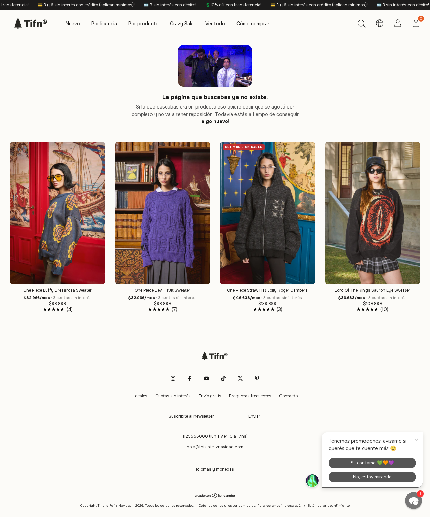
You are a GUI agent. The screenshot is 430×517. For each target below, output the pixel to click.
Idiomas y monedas (215, 469)
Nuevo (73, 23)
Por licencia (104, 23)
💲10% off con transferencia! (205, 5)
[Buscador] (361, 24)
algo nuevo (214, 121)
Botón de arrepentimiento (329, 505)
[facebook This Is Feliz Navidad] (189, 378)
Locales (140, 396)
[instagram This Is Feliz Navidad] (173, 378)
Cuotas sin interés (173, 396)
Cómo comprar (252, 23)
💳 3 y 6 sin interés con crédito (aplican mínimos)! (58, 5)
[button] (413, 500)
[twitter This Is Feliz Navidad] (240, 378)
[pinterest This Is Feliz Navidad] (257, 378)
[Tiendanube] (215, 496)
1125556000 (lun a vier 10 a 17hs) (215, 436)
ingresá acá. (291, 505)
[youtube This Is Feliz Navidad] (206, 378)
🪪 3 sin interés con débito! (142, 5)
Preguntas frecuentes (250, 396)
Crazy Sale (182, 23)
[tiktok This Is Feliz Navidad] (223, 378)
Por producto (143, 23)
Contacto (288, 396)
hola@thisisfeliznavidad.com (215, 447)
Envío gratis (210, 396)
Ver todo (215, 23)
